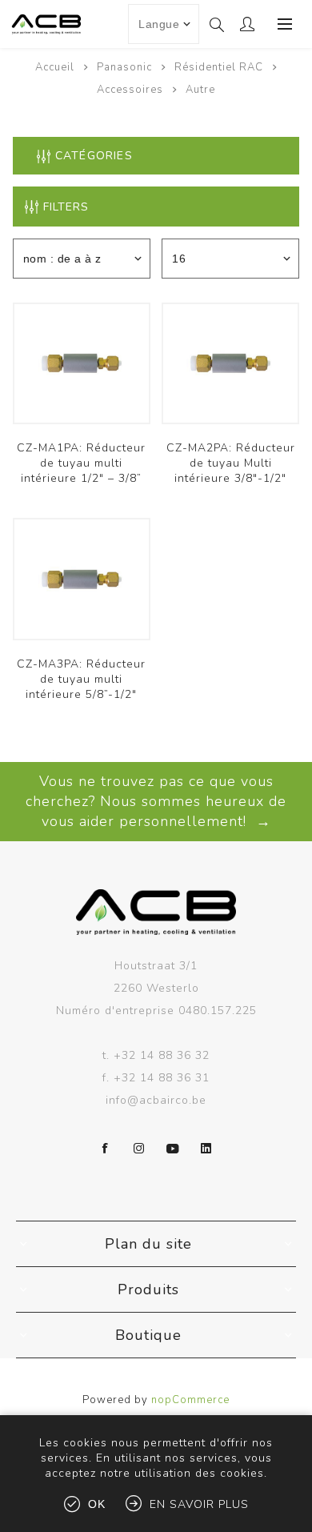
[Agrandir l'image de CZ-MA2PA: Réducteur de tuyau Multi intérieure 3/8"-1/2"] (230, 363)
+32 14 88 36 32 (162, 1055)
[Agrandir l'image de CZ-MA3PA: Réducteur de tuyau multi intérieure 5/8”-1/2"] (81, 578)
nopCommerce (190, 1400)
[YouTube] (173, 1148)
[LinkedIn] (206, 1148)
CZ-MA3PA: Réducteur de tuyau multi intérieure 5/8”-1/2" (81, 679)
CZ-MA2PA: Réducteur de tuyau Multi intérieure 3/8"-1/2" (230, 463)
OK (97, 1504)
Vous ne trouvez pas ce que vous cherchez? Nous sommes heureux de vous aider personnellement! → (156, 801)
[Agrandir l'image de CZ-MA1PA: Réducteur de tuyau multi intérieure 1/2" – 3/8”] (81, 363)
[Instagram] (139, 1148)
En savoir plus (199, 1504)
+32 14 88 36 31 (162, 1077)
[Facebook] (105, 1148)
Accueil (54, 67)
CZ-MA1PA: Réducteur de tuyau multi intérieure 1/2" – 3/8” (81, 463)
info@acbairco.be (156, 1100)
